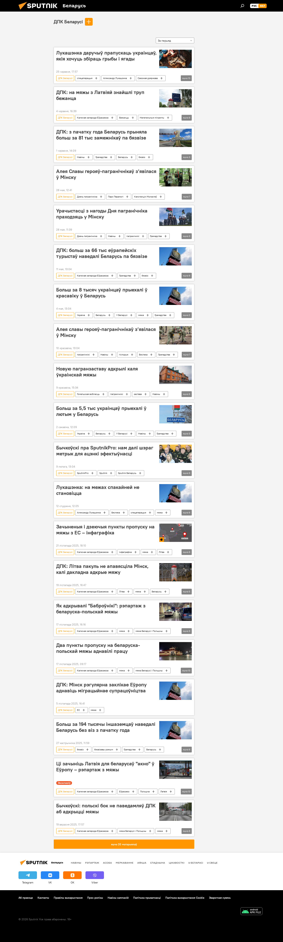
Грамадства (101, 157)
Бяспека (143, 354)
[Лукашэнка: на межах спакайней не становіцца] (175, 493)
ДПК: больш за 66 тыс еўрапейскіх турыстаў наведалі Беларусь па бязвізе (101, 253)
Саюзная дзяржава (148, 78)
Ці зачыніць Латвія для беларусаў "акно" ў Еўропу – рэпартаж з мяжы (105, 767)
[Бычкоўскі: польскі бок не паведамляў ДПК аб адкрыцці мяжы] (175, 812)
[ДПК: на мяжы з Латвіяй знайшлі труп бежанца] (175, 98)
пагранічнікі (132, 236)
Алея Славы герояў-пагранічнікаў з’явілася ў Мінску (106, 174)
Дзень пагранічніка (87, 196)
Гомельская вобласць (88, 394)
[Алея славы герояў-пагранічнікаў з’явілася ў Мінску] (175, 335)
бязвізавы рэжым (103, 749)
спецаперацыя (84, 78)
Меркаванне (124, 862)
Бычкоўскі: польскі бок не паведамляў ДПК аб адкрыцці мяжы (106, 809)
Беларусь (123, 157)
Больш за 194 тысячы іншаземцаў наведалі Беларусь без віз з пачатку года (105, 727)
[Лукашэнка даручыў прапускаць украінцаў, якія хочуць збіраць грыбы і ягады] (175, 59)
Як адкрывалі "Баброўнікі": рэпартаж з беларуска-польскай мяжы (101, 609)
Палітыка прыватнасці (147, 897)
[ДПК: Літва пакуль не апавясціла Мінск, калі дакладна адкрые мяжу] (175, 572)
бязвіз (142, 157)
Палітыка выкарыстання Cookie (184, 897)
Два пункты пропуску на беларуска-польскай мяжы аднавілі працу (98, 648)
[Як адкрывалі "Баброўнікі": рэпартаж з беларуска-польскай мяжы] (175, 612)
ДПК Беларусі (68, 21)
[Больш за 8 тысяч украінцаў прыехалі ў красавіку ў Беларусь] (175, 296)
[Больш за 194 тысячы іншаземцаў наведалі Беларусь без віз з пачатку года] (175, 730)
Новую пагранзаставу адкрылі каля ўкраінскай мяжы (97, 372)
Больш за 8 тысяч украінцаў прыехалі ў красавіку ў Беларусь (101, 293)
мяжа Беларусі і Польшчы (149, 631)
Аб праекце (25, 897)
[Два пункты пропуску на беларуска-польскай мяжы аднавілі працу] (175, 651)
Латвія (163, 791)
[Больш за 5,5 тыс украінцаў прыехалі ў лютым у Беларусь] (175, 414)
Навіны (81, 157)
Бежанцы (124, 117)
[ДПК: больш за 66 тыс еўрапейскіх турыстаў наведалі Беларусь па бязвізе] (175, 256)
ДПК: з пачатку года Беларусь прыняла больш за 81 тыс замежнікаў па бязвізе (101, 135)
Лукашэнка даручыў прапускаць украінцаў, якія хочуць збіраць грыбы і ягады (106, 56)
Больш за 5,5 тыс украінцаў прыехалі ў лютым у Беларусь (101, 411)
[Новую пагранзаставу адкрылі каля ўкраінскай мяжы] (175, 375)
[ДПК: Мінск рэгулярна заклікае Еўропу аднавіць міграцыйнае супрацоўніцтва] (175, 691)
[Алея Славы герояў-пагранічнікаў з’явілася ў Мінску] (175, 177)
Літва (161, 552)
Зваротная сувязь (220, 897)
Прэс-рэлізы (95, 897)
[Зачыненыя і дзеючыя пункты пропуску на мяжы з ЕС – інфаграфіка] (175, 533)
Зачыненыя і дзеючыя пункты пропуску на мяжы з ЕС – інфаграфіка (105, 530)
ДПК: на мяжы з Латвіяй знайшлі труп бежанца (100, 95)
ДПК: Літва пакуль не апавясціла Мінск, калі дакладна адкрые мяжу (102, 569)
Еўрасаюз (124, 791)
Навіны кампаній (118, 897)
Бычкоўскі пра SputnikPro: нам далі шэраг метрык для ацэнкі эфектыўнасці (104, 451)
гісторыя (123, 354)
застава (138, 394)
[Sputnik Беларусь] (39, 10)
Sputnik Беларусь (127, 473)
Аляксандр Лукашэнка (115, 78)
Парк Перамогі (115, 196)
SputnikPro (83, 473)
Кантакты (43, 897)
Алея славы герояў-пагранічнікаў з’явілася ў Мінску (106, 332)
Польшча (145, 791)
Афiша (141, 862)
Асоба (107, 862)
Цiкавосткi (176, 862)
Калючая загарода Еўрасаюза (92, 117)
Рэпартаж (92, 862)
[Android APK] (251, 911)
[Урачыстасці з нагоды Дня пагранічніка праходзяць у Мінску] (175, 217)
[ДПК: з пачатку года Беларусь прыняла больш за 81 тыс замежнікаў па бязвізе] (175, 138)
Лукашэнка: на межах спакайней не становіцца (97, 490)
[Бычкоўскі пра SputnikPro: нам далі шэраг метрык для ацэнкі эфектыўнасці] (175, 454)
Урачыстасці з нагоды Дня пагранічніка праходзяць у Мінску (101, 214)
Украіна (81, 315)
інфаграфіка (125, 552)
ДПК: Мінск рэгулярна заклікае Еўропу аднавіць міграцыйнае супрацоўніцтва (101, 688)
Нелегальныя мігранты (152, 117)
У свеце (212, 862)
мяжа (141, 315)
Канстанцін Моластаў (145, 196)
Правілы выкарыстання (68, 897)
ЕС (78, 710)
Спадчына (157, 862)
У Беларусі (121, 315)
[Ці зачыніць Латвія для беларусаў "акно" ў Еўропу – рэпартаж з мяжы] (175, 770)
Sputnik (103, 473)
